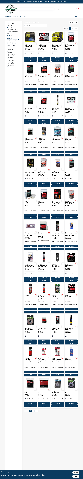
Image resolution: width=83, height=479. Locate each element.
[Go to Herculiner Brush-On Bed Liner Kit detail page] (44, 37)
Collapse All (9, 43)
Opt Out (76, 476)
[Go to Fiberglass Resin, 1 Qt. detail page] (30, 100)
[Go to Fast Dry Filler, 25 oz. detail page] (44, 100)
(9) (9, 51)
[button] (61, 9)
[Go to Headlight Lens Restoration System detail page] (30, 163)
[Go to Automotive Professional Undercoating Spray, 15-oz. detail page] (30, 289)
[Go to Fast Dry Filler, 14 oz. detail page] (43, 194)
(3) (11, 55)
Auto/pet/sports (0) (11, 45)
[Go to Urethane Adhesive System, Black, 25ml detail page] (57, 351)
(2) (10, 62)
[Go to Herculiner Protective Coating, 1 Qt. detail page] (71, 100)
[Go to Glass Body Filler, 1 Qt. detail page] (57, 131)
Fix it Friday (19, 16)
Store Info (76, 16)
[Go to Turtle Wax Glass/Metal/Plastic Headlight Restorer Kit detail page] (57, 289)
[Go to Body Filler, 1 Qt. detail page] (44, 226)
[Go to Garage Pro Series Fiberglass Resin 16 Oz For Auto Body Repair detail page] (57, 163)
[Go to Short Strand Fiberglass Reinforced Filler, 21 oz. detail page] (71, 131)
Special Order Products (13, 31)
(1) (11, 63)
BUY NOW (30, 60)
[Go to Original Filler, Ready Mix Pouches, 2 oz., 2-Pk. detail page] (71, 289)
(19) (10, 49)
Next (76, 28)
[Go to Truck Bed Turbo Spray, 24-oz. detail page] (57, 100)
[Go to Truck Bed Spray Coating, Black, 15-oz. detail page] (44, 289)
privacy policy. (7, 475)
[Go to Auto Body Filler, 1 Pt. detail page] (44, 320)
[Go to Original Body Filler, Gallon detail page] (43, 69)
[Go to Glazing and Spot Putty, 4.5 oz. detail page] (57, 320)
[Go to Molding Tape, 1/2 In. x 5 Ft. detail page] (71, 383)
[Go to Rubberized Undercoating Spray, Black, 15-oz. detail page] (30, 351)
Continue (76, 472)
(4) (11, 54)
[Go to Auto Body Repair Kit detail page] (71, 257)
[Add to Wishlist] (35, 43)
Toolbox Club (25, 16)
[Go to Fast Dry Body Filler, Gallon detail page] (71, 37)
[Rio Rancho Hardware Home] (11, 9)
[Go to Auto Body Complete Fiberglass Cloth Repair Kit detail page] (30, 194)
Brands (14, 16)
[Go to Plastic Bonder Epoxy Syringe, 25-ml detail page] (44, 351)
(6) (10, 52)
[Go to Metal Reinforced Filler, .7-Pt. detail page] (30, 131)
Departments (8, 16)
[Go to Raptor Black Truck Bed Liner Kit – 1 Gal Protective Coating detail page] (57, 37)
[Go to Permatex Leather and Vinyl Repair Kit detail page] (30, 257)
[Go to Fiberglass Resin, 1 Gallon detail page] (30, 69)
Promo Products (11, 25)
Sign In (68, 9)
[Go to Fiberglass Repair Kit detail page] (71, 69)
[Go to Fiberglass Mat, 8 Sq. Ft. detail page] (44, 383)
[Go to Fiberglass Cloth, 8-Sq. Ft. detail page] (30, 383)
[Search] (53, 9)
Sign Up (74, 9)
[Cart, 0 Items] (77, 9)
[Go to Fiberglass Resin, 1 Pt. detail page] (71, 163)
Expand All (14, 43)
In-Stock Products (12, 29)
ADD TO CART (30, 57)
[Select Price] (18, 40)
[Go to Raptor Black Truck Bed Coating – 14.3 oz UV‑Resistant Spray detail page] (57, 226)
